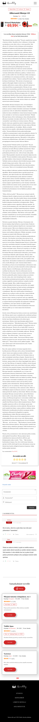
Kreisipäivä (11, 599)
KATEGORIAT (19, 697)
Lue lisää (10, 615)
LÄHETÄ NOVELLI (19, 702)
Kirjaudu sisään (6, 484)
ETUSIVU (19, 693)
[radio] (14, 459)
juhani (10, 656)
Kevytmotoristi (12, 628)
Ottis (19, 16)
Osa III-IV (14, 451)
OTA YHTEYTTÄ (19, 706)
